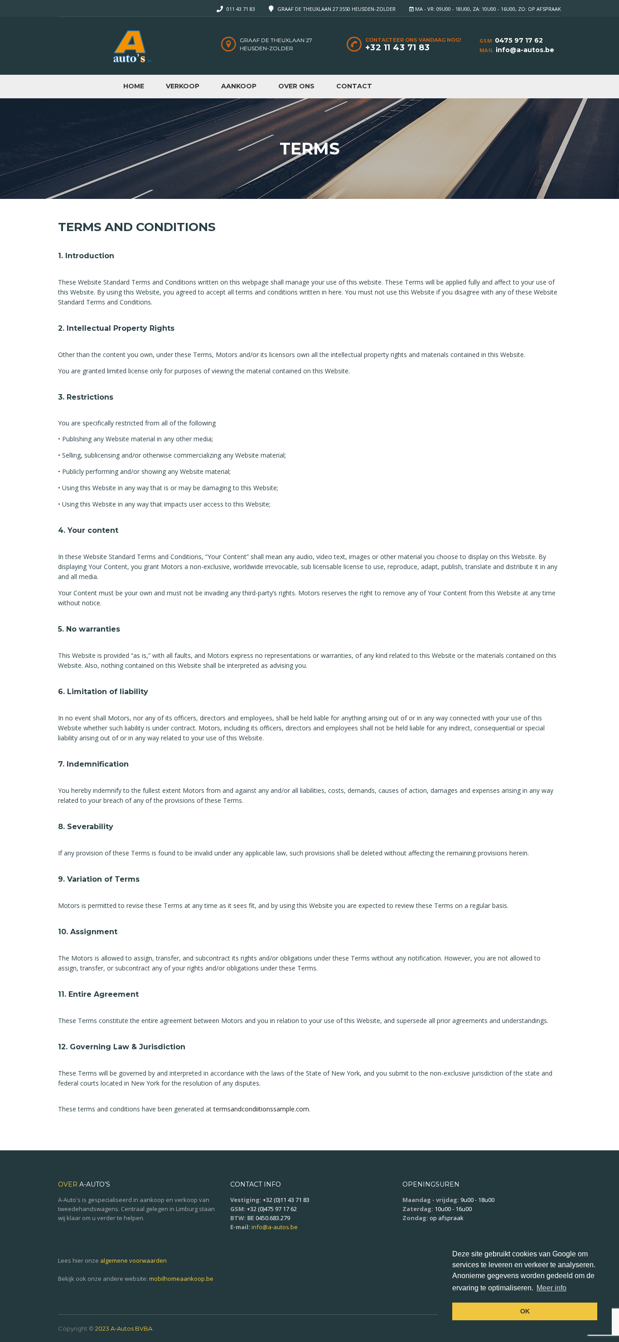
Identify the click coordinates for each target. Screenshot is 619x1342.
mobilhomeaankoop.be (181, 1278)
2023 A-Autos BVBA (123, 1328)
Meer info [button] (551, 1288)
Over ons (296, 86)
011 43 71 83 (241, 8)
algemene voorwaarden (133, 1260)
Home (133, 86)
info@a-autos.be (525, 50)
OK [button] (525, 1311)
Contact (354, 86)
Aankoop (238, 86)
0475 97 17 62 (519, 40)
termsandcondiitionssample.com (261, 1109)
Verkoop (182, 86)
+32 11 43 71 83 (397, 48)
